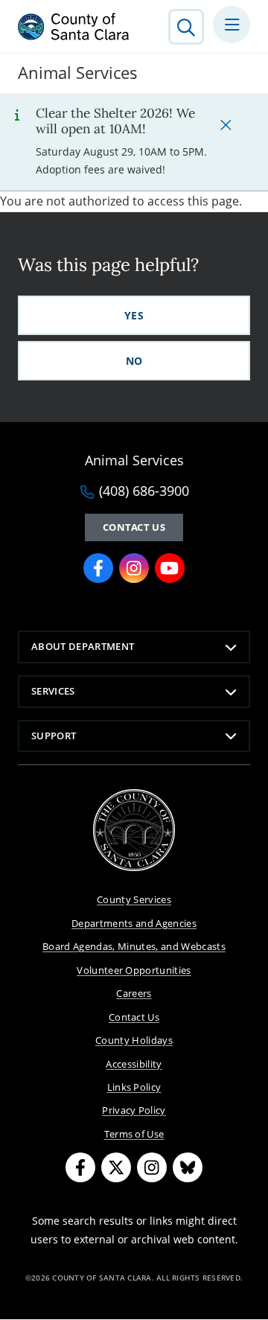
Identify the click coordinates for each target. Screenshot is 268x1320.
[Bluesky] (187, 1167)
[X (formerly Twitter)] (116, 1167)
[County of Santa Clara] (74, 26)
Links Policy (134, 1087)
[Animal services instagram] (134, 568)
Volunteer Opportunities (134, 970)
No (134, 361)
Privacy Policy (134, 1110)
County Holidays (134, 1040)
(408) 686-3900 (144, 491)
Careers (133, 993)
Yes (134, 315)
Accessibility (134, 1064)
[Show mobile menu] (231, 24)
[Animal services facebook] (98, 568)
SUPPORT (53, 735)
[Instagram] (152, 1167)
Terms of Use (134, 1134)
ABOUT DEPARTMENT (82, 646)
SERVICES (53, 691)
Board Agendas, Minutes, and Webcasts (134, 946)
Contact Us (134, 527)
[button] (225, 124)
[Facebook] (80, 1167)
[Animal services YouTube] (170, 568)
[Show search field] (186, 27)
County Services (134, 899)
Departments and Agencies (134, 923)
